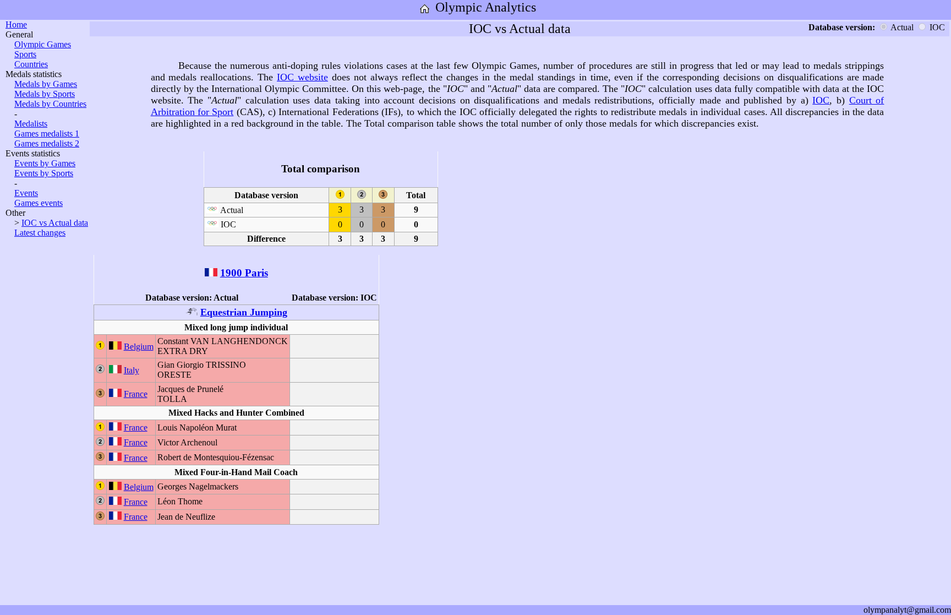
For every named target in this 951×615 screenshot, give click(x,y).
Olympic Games (42, 44)
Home (16, 24)
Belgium (139, 346)
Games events (38, 203)
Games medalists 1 (46, 133)
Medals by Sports (44, 94)
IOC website (302, 77)
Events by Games (44, 163)
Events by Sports (43, 173)
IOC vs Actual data (54, 222)
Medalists (30, 123)
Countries (31, 64)
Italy (131, 370)
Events (26, 193)
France (135, 394)
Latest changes (39, 232)
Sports (25, 54)
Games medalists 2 (46, 143)
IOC (820, 100)
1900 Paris (244, 273)
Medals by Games (45, 84)
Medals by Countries (50, 103)
